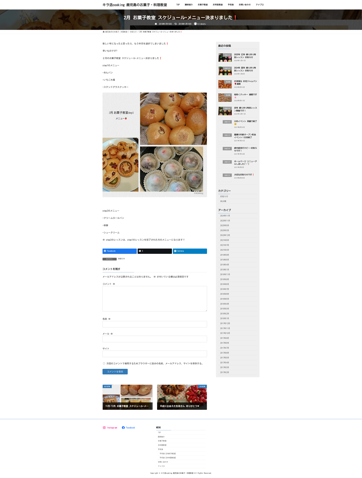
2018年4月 (224, 304)
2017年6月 (224, 353)
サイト (106, 348)
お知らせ (121, 258)
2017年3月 (224, 368)
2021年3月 (224, 250)
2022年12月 (225, 235)
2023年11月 (225, 221)
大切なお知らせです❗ (244, 175)
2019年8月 (224, 260)
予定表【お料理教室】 (168, 457)
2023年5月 (224, 225)
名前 (106, 319)
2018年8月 (224, 284)
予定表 (160, 449)
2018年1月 (224, 319)
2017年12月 (225, 323)
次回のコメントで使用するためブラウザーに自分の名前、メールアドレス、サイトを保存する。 (155, 363)
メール (108, 334)
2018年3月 (224, 309)
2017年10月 (225, 333)
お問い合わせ (163, 462)
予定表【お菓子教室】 (168, 453)
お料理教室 (162, 445)
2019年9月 (224, 255)
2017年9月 (224, 338)
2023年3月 (224, 230)
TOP (159, 432)
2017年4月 (224, 363)
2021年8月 (224, 240)
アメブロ (161, 466)
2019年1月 (224, 270)
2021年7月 (224, 245)
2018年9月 (224, 279)
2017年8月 (224, 343)
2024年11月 (225, 216)
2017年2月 (224, 372)
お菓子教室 (162, 441)
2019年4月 (224, 265)
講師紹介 (161, 437)
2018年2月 (224, 314)
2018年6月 (224, 294)
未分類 (223, 201)
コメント (109, 284)
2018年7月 (224, 289)
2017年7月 (224, 348)
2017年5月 (224, 358)
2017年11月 (225, 328)
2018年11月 (225, 274)
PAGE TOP (351, 460)
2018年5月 (224, 299)
